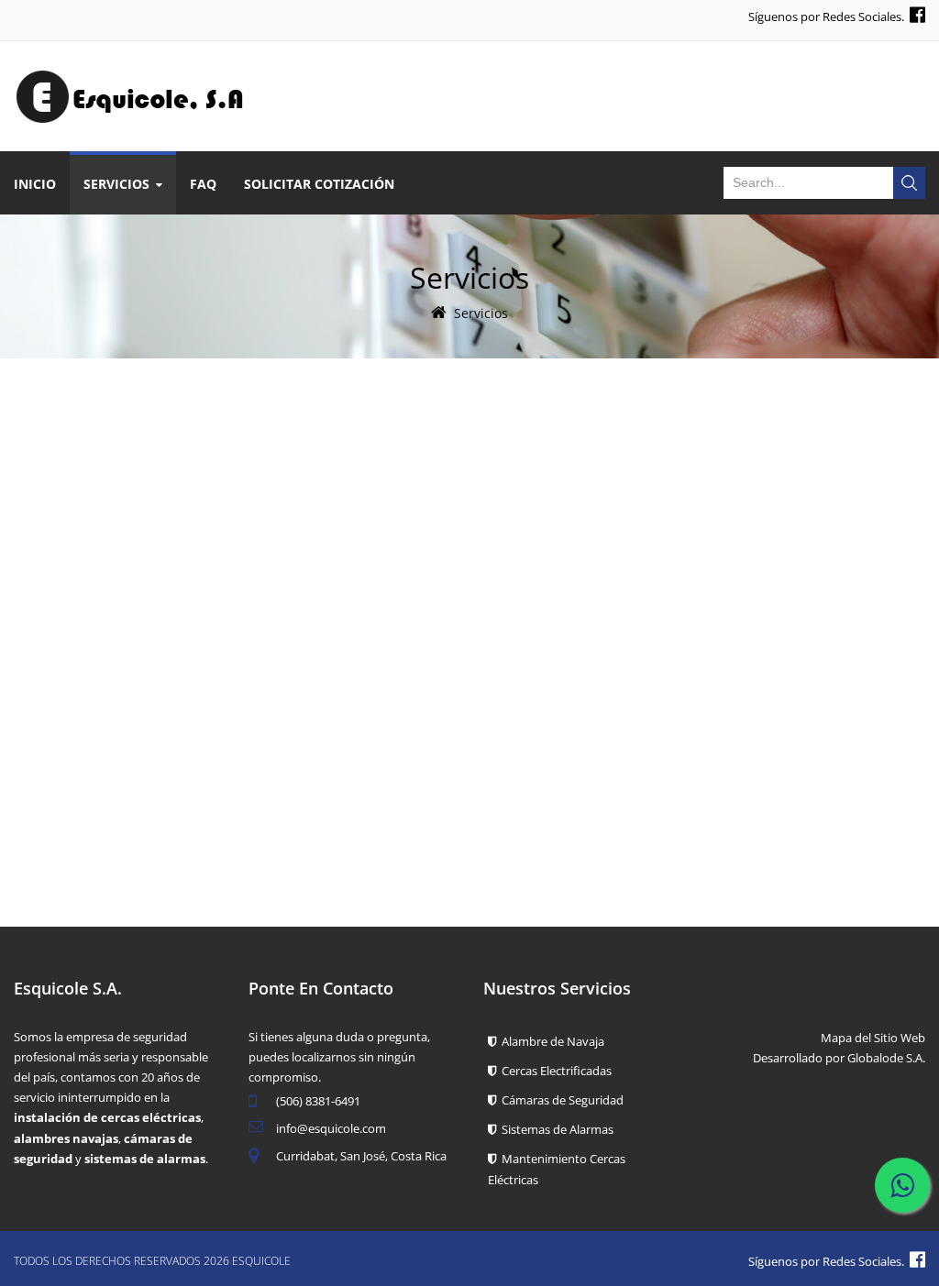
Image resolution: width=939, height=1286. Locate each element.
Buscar (909, 183)
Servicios (481, 313)
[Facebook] (917, 14)
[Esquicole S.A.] (131, 76)
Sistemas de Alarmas (554, 1129)
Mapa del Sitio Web (873, 1037)
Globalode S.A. (886, 1058)
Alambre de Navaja (550, 1041)
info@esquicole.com (331, 1128)
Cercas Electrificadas (554, 1070)
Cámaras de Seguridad (560, 1100)
